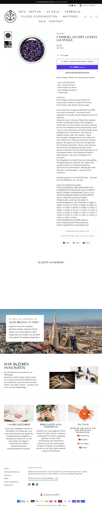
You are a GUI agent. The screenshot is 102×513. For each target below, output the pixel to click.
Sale (42, 21)
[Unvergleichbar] (19, 413)
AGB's (6, 478)
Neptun (35, 11)
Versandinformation (77, 231)
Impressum (8, 475)
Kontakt (56, 21)
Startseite (60, 33)
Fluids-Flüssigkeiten (39, 16)
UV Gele (54, 11)
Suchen (6, 468)
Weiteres (71, 16)
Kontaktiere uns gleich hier (77, 236)
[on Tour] (83, 413)
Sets (22, 11)
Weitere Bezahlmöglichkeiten (77, 72)
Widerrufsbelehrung (11, 482)
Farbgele (73, 11)
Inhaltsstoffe (8, 485)
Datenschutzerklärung (12, 472)
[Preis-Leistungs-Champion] (51, 413)
